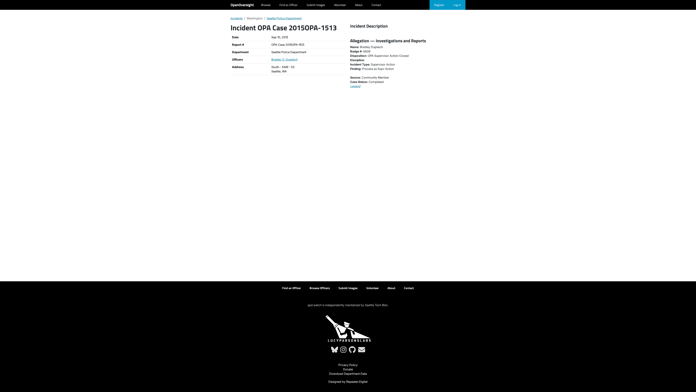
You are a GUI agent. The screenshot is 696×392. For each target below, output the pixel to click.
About (358, 5)
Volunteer (340, 5)
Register (439, 5)
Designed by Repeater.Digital (348, 381)
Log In (457, 5)
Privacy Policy (348, 365)
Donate (348, 369)
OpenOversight (242, 5)
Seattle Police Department (284, 18)
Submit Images (316, 5)
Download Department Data (348, 373)
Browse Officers (320, 288)
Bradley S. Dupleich (284, 59)
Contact (376, 5)
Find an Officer (288, 5)
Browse (265, 5)
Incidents (237, 18)
